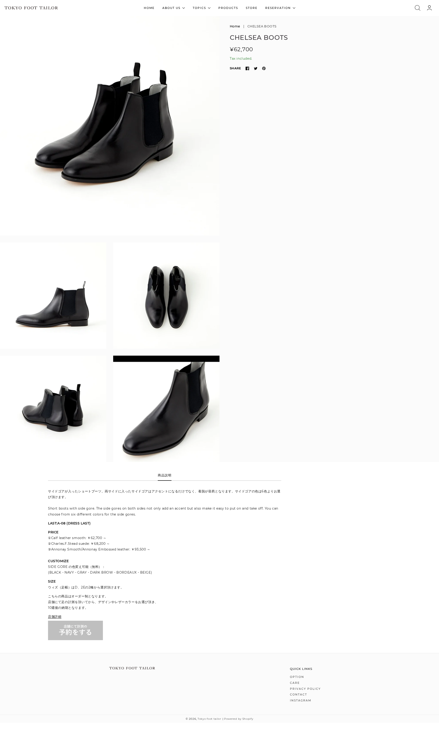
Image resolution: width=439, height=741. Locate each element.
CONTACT (298, 694)
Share (235, 68)
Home (235, 26)
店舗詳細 (54, 617)
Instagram (300, 700)
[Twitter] (255, 68)
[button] (417, 7)
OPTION (297, 677)
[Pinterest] (264, 68)
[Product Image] (110, 126)
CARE (295, 683)
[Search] (417, 8)
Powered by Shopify (238, 718)
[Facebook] (247, 68)
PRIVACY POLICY (305, 688)
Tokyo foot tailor (209, 718)
